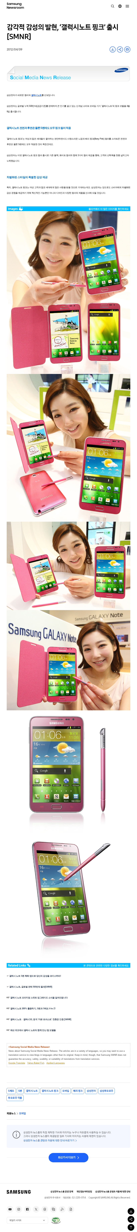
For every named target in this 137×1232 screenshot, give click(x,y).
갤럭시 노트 (32, 1090)
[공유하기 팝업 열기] (131, 1219)
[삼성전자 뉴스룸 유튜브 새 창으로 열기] (10, 1209)
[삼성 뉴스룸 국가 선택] (120, 6)
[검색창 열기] (113, 6)
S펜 (20, 1090)
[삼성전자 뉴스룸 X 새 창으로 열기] (36, 1209)
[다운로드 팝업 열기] (131, 1211)
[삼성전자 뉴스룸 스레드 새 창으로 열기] (44, 1209)
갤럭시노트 (36, 95)
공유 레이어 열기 (120, 49)
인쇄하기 (127, 49)
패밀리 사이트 (16, 1220)
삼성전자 (91, 1090)
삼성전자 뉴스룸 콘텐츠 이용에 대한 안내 (112, 1191)
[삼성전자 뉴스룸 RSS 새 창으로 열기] (62, 1209)
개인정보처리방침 (84, 1191)
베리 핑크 (78, 1090)
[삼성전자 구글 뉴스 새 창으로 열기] (70, 1209)
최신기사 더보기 (67, 1157)
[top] (131, 1227)
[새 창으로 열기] (56, 1220)
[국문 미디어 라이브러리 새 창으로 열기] (53, 1209)
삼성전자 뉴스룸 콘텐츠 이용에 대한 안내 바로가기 (48, 1140)
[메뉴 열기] (127, 6)
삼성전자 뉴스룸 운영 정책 (61, 1191)
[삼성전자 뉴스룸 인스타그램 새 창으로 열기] (18, 1209)
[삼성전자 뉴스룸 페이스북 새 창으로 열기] (27, 1209)
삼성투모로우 (106, 1090)
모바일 (65, 1090)
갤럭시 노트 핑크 (50, 1090)
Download (113, 49)
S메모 (11, 1090)
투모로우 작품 (15, 1097)
